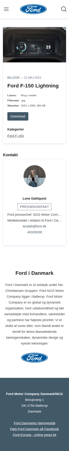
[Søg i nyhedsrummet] (64, 9)
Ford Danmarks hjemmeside (34, 423)
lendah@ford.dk (34, 226)
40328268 (34, 232)
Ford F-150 (15, 136)
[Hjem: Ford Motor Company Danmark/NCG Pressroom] (33, 9)
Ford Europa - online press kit (34, 435)
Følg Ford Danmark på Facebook (34, 429)
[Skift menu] (6, 9)
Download (17, 116)
